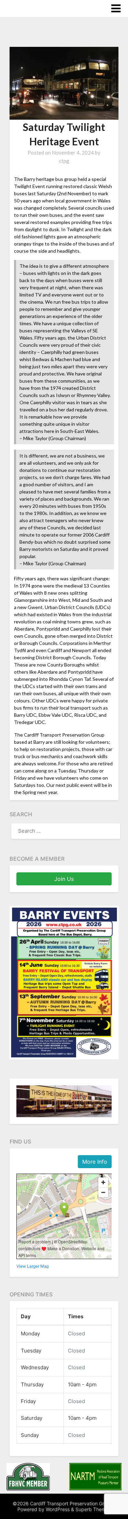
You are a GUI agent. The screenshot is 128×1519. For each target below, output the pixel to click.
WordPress (58, 1509)
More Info (94, 1161)
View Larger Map (32, 1266)
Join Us (64, 878)
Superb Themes (93, 1509)
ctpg (64, 161)
